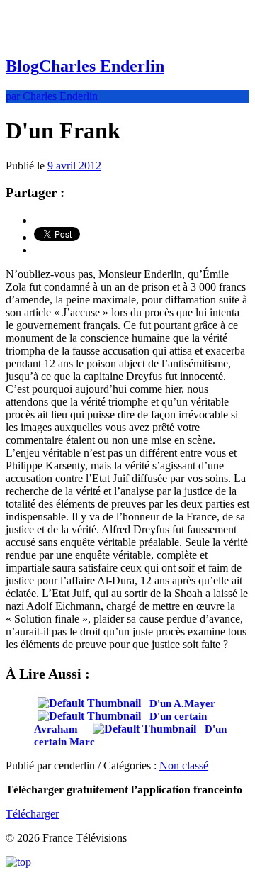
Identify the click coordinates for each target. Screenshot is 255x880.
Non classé (183, 765)
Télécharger (32, 814)
